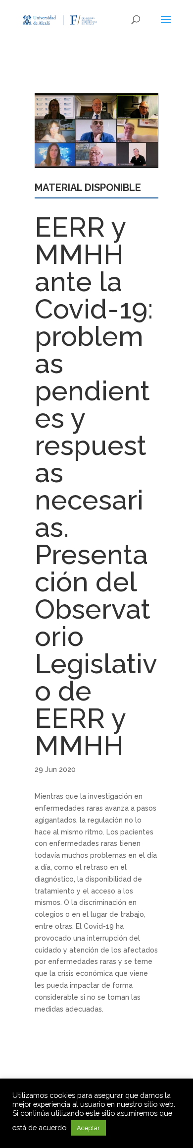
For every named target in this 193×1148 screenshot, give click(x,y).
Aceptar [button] (88, 1128)
